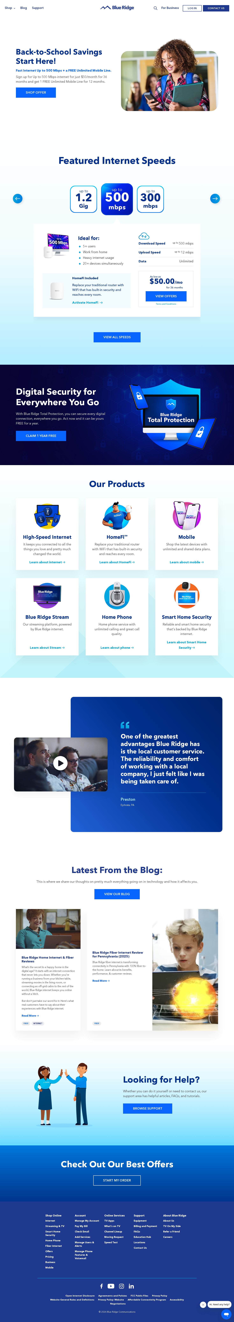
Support (38, 8)
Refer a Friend (171, 1232)
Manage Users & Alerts (84, 1244)
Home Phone (52, 1241)
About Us (168, 1221)
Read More (29, 1016)
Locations (139, 1243)
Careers (167, 1237)
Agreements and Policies (112, 1296)
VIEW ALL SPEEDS (117, 337)
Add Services (82, 1237)
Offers (49, 1251)
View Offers (166, 296)
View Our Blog (117, 894)
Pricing (49, 1257)
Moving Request (114, 1237)
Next (215, 199)
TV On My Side (172, 1226)
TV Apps (109, 1221)
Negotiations (118, 1304)
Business (50, 1262)
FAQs (137, 1232)
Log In (192, 8)
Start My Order (117, 1180)
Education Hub (142, 1237)
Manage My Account (87, 1221)
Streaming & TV (54, 1226)
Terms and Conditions (166, 304)
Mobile (49, 1268)
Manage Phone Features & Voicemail (83, 1255)
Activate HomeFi (85, 302)
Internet (37, 1024)
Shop (8, 8)
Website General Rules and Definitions (72, 1300)
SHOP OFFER (36, 92)
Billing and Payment (145, 1226)
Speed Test (111, 1243)
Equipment (140, 1221)
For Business (170, 8)
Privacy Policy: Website (111, 1300)
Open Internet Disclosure (80, 1296)
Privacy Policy (159, 1296)
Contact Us (216, 8)
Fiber (26, 1024)
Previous (18, 199)
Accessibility (177, 1300)
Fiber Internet (53, 1246)
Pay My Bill (81, 1226)
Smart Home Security (52, 1234)
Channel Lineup (113, 1232)
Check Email (82, 1232)
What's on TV (112, 1226)
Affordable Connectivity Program (147, 1300)
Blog (23, 8)
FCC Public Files (139, 1296)
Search (156, 8)
